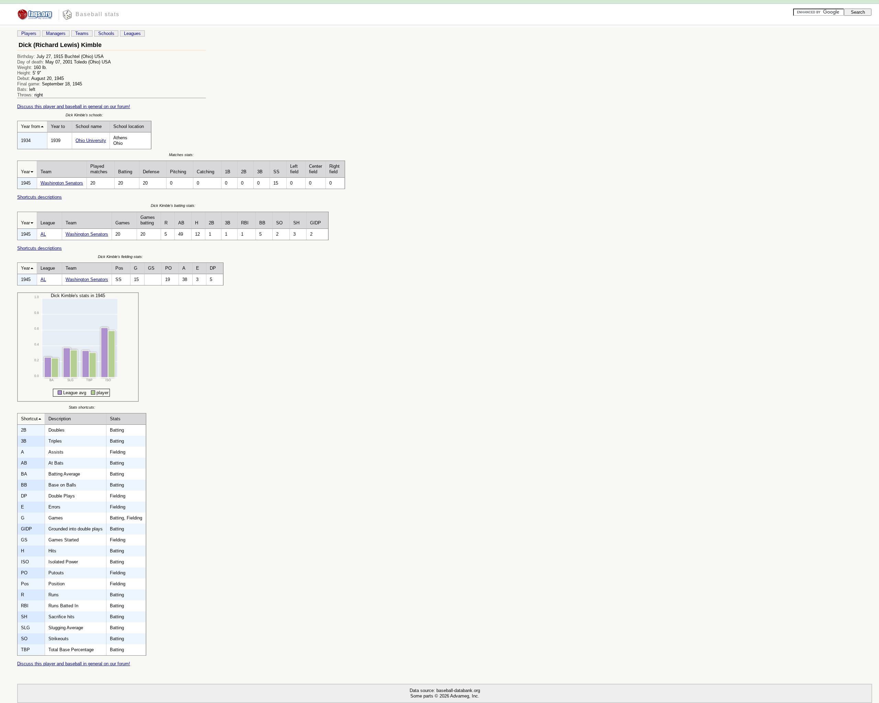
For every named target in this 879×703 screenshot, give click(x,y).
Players (28, 33)
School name (89, 126)
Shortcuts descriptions (39, 197)
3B (260, 171)
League (48, 222)
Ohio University (91, 140)
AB (181, 222)
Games (122, 222)
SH (296, 222)
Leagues (132, 33)
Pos (119, 268)
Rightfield (334, 169)
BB (262, 222)
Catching (205, 171)
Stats (115, 418)
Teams (82, 33)
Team (46, 171)
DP (213, 268)
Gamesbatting (147, 220)
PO (168, 268)
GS (151, 268)
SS (276, 171)
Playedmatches (98, 169)
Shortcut (29, 418)
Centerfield (315, 169)
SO (279, 222)
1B (227, 171)
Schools (106, 33)
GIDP (315, 222)
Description (59, 418)
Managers (56, 33)
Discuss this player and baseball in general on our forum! (73, 106)
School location (128, 126)
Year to (58, 126)
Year (25, 171)
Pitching (178, 171)
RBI (245, 222)
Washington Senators (62, 183)
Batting (125, 171)
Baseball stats (97, 14)
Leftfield (294, 169)
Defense (151, 171)
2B (244, 171)
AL (43, 234)
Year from (30, 126)
